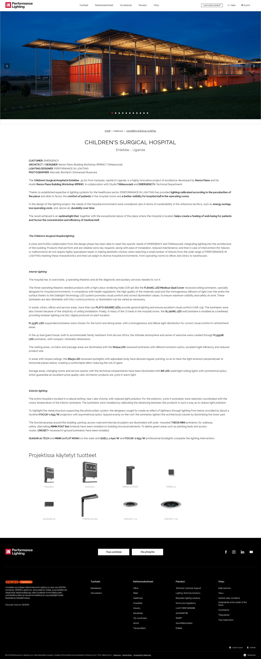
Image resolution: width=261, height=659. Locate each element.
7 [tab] (133, 113)
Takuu (220, 593)
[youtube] (251, 552)
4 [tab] (122, 113)
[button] (83, 5)
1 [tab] (112, 113)
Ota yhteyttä (147, 552)
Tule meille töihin (225, 620)
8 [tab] (137, 113)
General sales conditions (229, 598)
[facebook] (226, 552)
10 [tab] (144, 113)
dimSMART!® (182, 613)
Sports (136, 623)
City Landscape (140, 618)
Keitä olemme (224, 588)
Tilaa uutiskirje (114, 552)
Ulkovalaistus (96, 593)
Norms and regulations (186, 603)
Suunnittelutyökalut (184, 623)
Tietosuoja (117, 655)
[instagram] (233, 552)
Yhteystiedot (223, 615)
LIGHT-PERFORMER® (185, 608)
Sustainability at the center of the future (232, 603)
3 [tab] (119, 113)
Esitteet (179, 628)
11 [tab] (147, 113)
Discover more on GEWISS (17, 605)
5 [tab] (126, 113)
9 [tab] (140, 113)
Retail (135, 593)
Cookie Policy (127, 655)
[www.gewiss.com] (38, 582)
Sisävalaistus (96, 588)
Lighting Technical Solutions (188, 593)
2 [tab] (115, 113)
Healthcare (138, 598)
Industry (136, 608)
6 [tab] (129, 113)
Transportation (139, 628)
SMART (179, 618)
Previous (7, 66)
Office (135, 588)
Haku (233, 5)
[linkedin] (242, 552)
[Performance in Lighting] (19, 5)
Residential (138, 613)
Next (254, 66)
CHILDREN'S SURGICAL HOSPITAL (141, 131)
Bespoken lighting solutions (188, 598)
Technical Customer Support (188, 588)
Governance (223, 610)
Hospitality (137, 603)
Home (107, 131)
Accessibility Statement (142, 655)
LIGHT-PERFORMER (212, 5)
